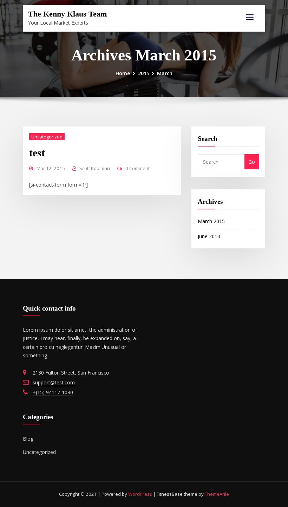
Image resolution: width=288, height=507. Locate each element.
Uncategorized (47, 137)
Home (123, 73)
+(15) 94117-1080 (53, 392)
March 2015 (211, 221)
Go (251, 161)
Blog (28, 438)
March (164, 73)
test (37, 152)
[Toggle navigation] (250, 17)
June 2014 (209, 236)
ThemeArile (217, 494)
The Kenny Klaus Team (67, 13)
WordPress (140, 494)
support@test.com (54, 382)
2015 (143, 73)
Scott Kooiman (94, 168)
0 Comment (137, 168)
